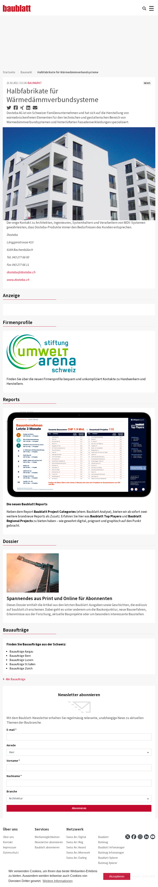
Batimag (103, 842)
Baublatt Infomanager (111, 847)
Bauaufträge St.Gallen (22, 664)
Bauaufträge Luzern (21, 660)
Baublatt (103, 837)
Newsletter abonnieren (49, 842)
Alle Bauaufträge (15, 679)
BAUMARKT (35, 83)
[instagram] (140, 836)
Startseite (9, 72)
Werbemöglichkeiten (47, 837)
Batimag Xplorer (107, 863)
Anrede (11, 745)
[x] (127, 836)
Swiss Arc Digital (76, 837)
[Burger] (151, 8)
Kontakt (8, 842)
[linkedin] (146, 836)
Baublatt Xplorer (108, 858)
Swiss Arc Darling (76, 858)
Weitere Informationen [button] (58, 881)
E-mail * (12, 730)
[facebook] (133, 836)
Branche (12, 791)
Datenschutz (11, 852)
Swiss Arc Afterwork (78, 852)
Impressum (9, 847)
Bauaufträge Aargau (21, 651)
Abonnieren (79, 808)
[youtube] (152, 836)
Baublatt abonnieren (47, 847)
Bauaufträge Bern (20, 656)
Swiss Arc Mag (74, 842)
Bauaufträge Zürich (21, 668)
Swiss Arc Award (76, 847)
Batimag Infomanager (111, 852)
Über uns (8, 837)
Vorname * (13, 760)
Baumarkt (26, 72)
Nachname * (14, 776)
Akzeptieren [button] (116, 876)
